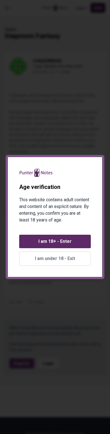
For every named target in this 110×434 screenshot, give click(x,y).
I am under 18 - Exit (55, 258)
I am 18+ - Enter (55, 241)
